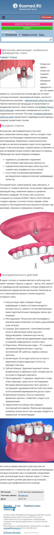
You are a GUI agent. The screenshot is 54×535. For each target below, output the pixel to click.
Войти (27, 28)
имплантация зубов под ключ (39, 100)
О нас (17, 505)
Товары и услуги (29, 34)
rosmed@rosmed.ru (12, 528)
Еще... (42, 34)
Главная (4, 57)
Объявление (11, 34)
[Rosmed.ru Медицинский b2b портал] (27, 10)
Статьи (13, 57)
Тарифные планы (32, 505)
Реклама (47, 17)
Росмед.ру (23, 495)
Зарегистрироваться (27, 24)
